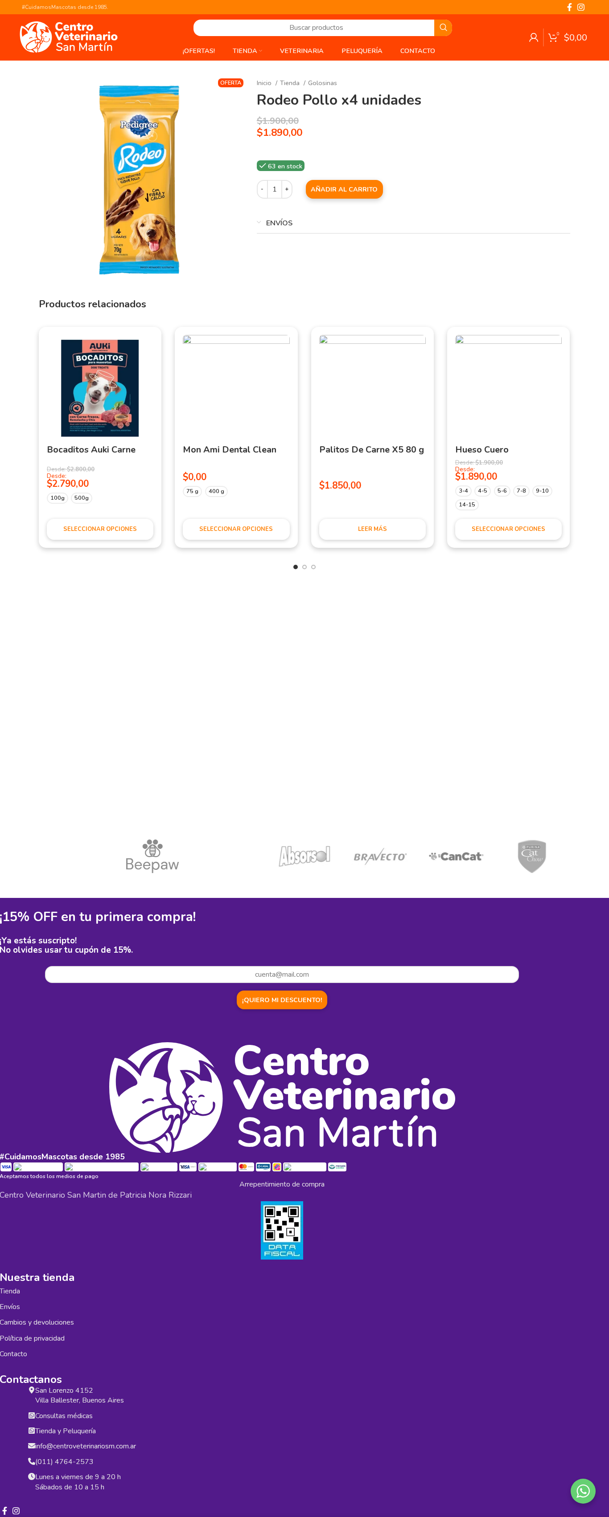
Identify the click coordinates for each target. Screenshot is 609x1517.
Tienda (290, 82)
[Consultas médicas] (31, 1414)
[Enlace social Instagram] (581, 7)
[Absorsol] (304, 856)
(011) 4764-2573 (64, 1462)
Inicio (265, 82)
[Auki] (228, 857)
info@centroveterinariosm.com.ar (85, 1446)
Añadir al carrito (344, 189)
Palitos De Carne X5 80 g (371, 450)
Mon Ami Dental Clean (229, 450)
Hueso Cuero (482, 450)
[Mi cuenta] (534, 37)
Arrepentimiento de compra (282, 1184)
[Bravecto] (380, 856)
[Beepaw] (152, 856)
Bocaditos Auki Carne (91, 450)
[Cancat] (456, 856)
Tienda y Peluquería (65, 1431)
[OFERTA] (100, 388)
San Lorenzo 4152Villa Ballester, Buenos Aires (79, 1395)
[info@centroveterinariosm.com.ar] (31, 1444)
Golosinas (322, 82)
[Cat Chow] (532, 856)
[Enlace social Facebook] (569, 7)
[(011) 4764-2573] (31, 1460)
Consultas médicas (64, 1416)
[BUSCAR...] (443, 28)
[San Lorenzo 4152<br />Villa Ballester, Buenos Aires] (31, 1389)
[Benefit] (77, 857)
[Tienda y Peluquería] (31, 1429)
